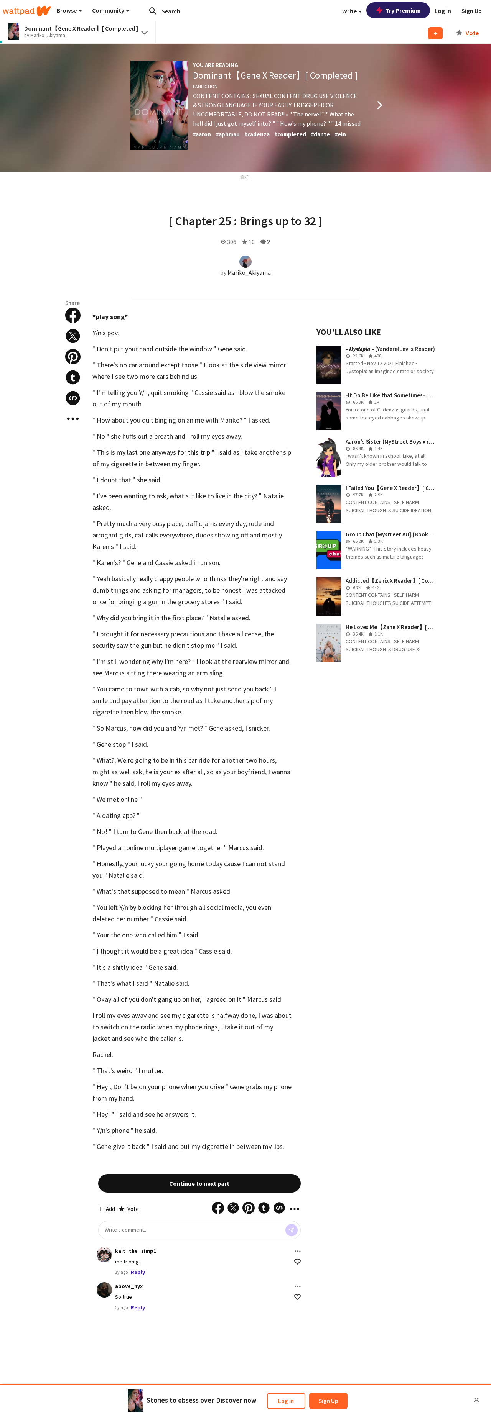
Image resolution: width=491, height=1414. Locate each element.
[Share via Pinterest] (73, 356)
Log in (286, 1400)
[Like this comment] (297, 1261)
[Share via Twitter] (73, 336)
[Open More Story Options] (73, 418)
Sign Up (328, 1400)
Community (108, 10)
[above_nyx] (104, 1290)
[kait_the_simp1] (104, 1254)
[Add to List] (435, 33)
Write (350, 11)
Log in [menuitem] (443, 11)
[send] (291, 1230)
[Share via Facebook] (73, 315)
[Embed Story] (73, 398)
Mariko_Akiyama (249, 272)
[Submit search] (152, 11)
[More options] (298, 1251)
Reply (138, 1272)
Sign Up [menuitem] (471, 11)
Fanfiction (205, 86)
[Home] (27, 11)
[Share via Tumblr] (73, 377)
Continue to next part (199, 1183)
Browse (67, 10)
